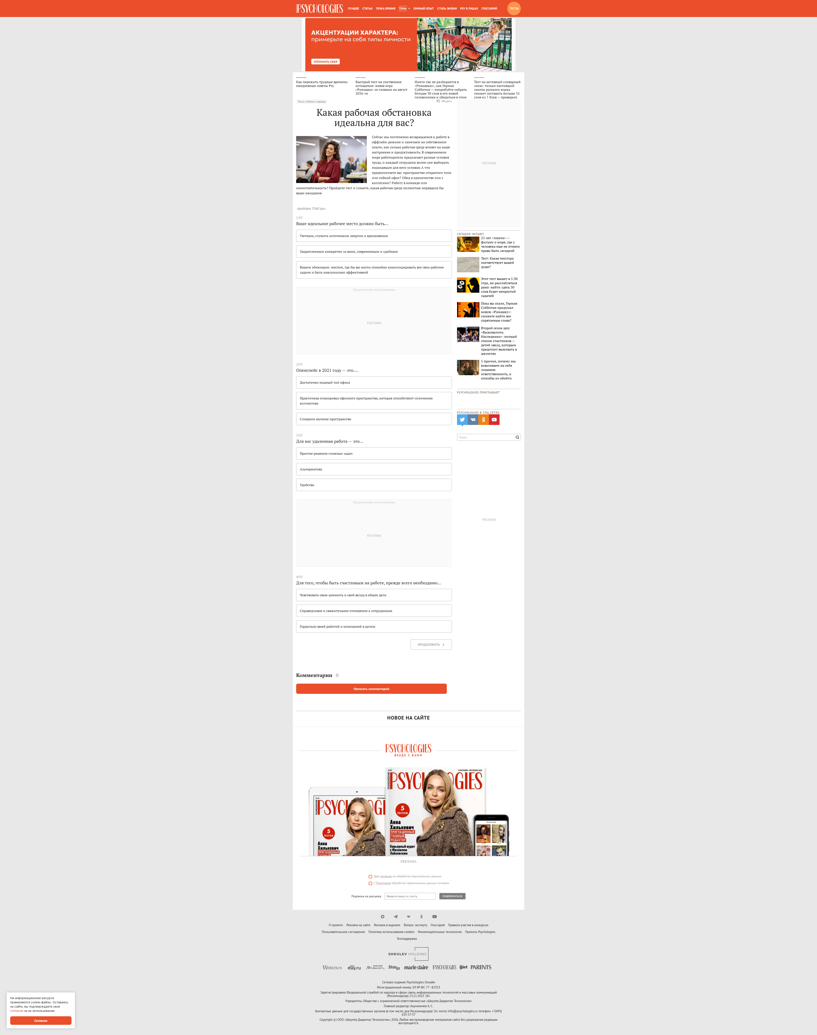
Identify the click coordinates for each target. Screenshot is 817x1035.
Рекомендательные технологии (440, 932)
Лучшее (353, 8)
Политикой (383, 883)
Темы (403, 8)
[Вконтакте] (408, 916)
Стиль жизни (447, 8)
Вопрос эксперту (415, 925)
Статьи (367, 8)
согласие (386, 876)
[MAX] (382, 916)
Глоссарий (489, 8)
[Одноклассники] (421, 916)
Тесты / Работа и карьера (312, 101)
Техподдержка (407, 939)
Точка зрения (385, 8)
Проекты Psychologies (480, 932)
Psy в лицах (469, 8)
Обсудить (446, 101)
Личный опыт (423, 8)
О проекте (336, 925)
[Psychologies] (319, 8)
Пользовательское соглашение (343, 932)
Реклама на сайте (358, 925)
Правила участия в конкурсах (468, 925)
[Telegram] (395, 916)
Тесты (514, 8)
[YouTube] (434, 916)
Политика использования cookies (391, 932)
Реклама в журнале (387, 925)
